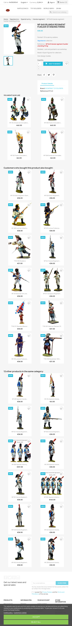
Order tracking (42, 603)
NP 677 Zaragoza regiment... (52, 294)
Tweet (49, 75)
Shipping (23, 603)
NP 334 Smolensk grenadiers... (19, 123)
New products (8, 603)
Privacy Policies (47, 592)
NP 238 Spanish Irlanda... (52, 562)
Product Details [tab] (47, 84)
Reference (44, 91)
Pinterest (54, 75)
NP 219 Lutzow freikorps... (20, 359)
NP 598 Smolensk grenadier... (53, 155)
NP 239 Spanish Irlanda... (52, 464)
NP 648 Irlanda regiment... (20, 530)
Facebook (6, 577)
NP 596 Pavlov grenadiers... (53, 123)
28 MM (58, 8)
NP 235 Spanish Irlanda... (20, 399)
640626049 (13, 2)
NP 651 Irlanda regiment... (20, 497)
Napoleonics (22, 8)
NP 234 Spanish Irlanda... (52, 399)
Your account (43, 600)
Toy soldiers (35, 8)
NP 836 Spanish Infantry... (20, 464)
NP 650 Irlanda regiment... (52, 432)
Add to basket (53, 64)
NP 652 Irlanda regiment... (20, 562)
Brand (42, 88)
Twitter (10, 577)
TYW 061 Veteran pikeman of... (52, 326)
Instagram (18, 577)
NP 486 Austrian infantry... (20, 228)
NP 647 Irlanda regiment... (52, 261)
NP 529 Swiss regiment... (52, 195)
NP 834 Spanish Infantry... (52, 497)
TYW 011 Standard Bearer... (19, 326)
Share (44, 75)
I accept (36, 617)
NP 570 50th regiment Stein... (19, 195)
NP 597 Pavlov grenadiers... (19, 155)
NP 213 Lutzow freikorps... (52, 228)
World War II (49, 8)
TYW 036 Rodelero (20, 261)
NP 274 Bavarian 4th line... (20, 294)
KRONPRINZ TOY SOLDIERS (54, 88)
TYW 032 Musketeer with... (52, 359)
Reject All (36, 622)
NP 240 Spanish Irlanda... (52, 530)
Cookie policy (8, 613)
